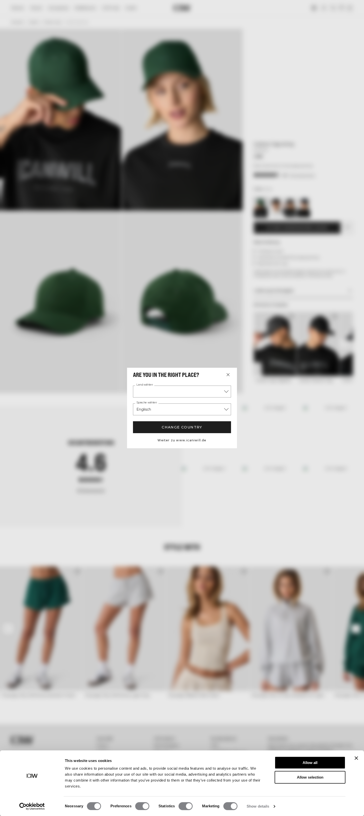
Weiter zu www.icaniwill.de (181, 440)
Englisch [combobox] (143, 409)
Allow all (310, 762)
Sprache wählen (146, 402)
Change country (182, 427)
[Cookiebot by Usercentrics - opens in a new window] (32, 806)
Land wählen (144, 384)
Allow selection (310, 777)
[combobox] (182, 391)
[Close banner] (356, 758)
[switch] (142, 806)
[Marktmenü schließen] (228, 375)
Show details (258, 806)
